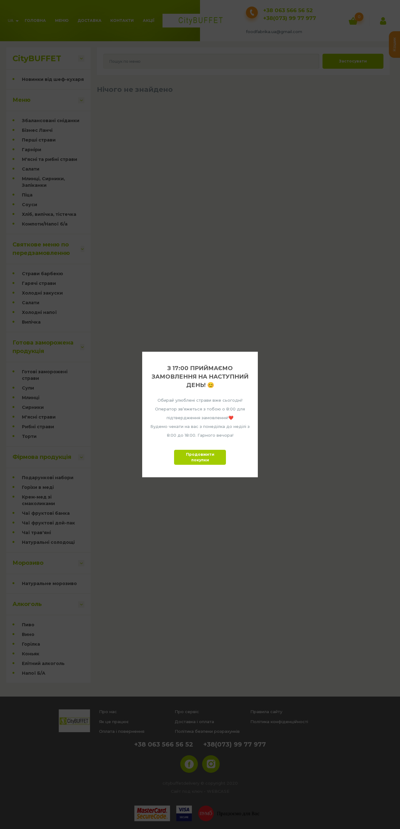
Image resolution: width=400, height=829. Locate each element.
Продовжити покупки (200, 457)
